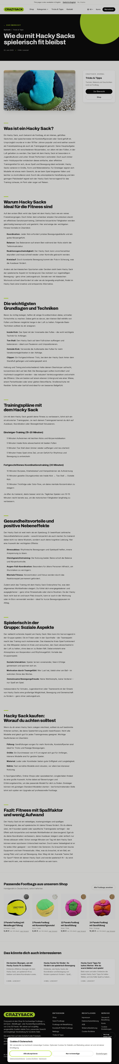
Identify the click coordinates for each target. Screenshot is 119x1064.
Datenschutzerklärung (17, 1058)
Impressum (42, 1058)
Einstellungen (101, 1054)
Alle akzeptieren (30, 1054)
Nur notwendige (73, 1054)
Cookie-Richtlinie (32, 1058)
